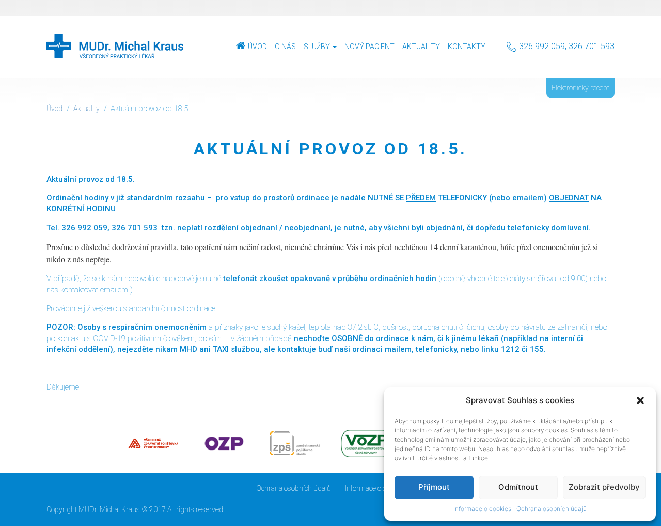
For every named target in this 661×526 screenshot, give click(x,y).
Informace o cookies (482, 509)
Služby (318, 46)
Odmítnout (518, 487)
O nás (285, 46)
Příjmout (434, 487)
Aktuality (421, 46)
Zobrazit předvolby (604, 487)
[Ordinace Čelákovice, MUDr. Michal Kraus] (114, 46)
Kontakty (466, 46)
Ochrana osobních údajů (551, 509)
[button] (640, 400)
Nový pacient (369, 46)
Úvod (257, 46)
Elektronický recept (580, 88)
